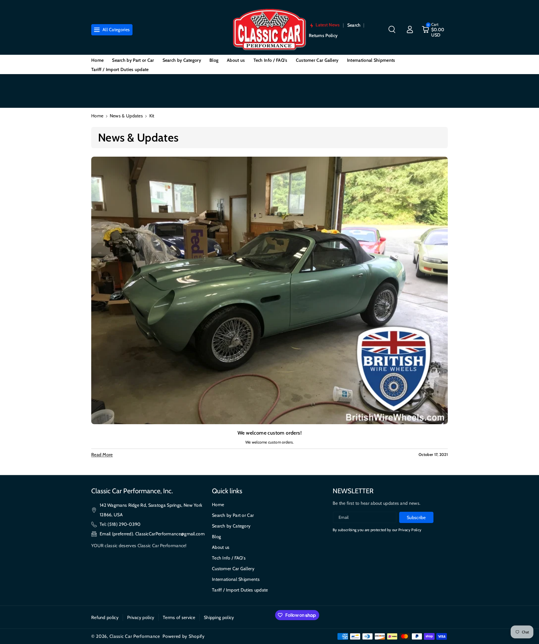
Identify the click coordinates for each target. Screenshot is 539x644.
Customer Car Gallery (233, 568)
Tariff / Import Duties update (240, 590)
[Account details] (410, 29)
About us (220, 547)
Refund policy (104, 617)
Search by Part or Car (233, 515)
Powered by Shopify (184, 636)
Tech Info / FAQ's (229, 558)
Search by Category (231, 526)
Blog (216, 536)
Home (97, 115)
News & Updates (126, 115)
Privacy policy (140, 617)
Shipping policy (219, 617)
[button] (392, 29)
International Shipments (236, 579)
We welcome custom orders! (269, 433)
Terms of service (179, 617)
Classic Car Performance (134, 636)
